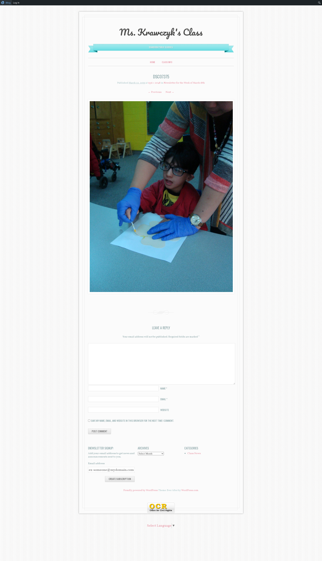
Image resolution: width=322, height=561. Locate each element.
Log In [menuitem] (16, 2)
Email (163, 399)
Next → (170, 92)
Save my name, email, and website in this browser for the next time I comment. (132, 420)
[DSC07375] (161, 197)
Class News (194, 453)
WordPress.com (189, 490)
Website (164, 410)
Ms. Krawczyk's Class (161, 32)
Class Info (167, 62)
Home (152, 62)
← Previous (155, 92)
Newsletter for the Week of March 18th (184, 83)
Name (163, 388)
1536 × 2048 (154, 83)
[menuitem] (6, 2)
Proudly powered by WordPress (140, 490)
